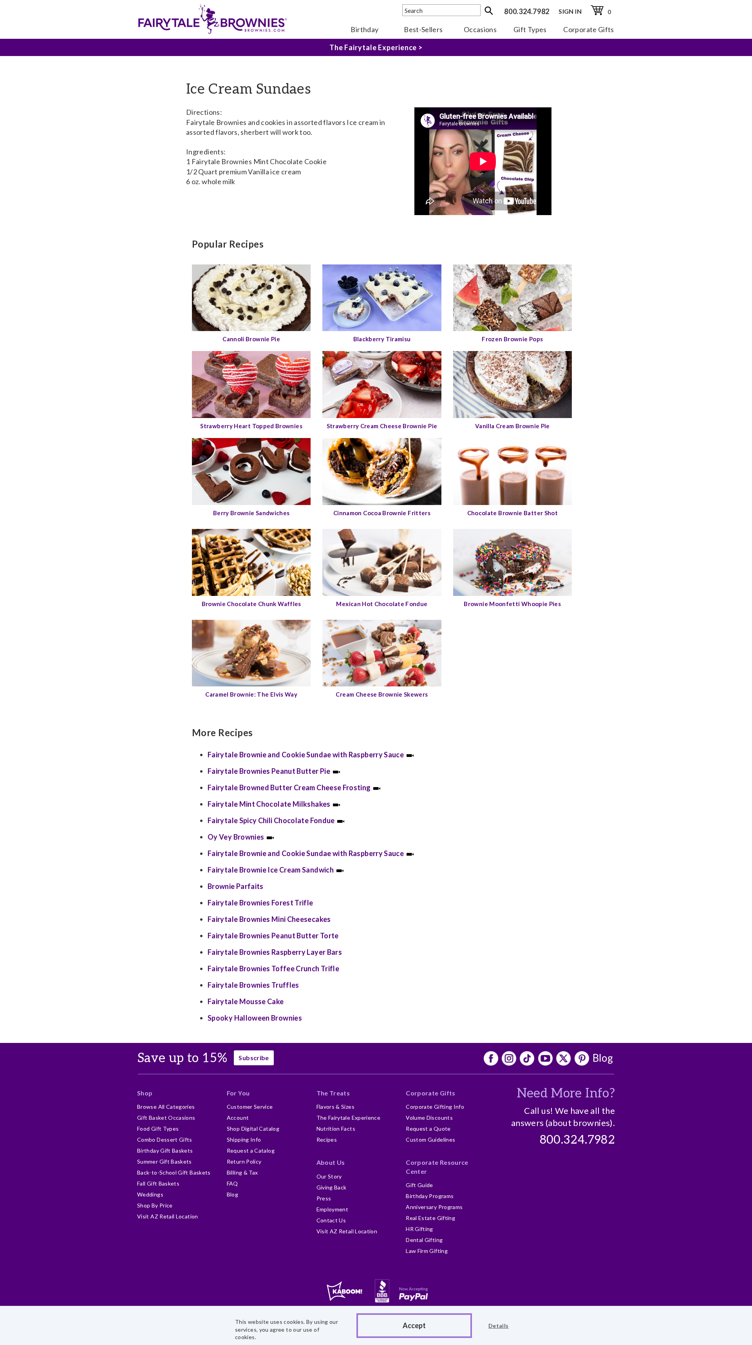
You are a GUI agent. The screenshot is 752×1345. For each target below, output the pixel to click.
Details (498, 1325)
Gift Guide (419, 1185)
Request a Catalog (251, 1150)
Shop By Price (155, 1205)
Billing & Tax (242, 1172)
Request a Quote (428, 1128)
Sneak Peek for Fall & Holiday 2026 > (376, 47)
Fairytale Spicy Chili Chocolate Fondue (271, 820)
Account (238, 1117)
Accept (414, 1325)
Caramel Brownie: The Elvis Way (251, 694)
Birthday (364, 29)
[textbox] (441, 10)
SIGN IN (570, 11)
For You (238, 1093)
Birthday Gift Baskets (165, 1150)
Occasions (480, 29)
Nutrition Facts (335, 1128)
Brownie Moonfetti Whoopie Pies (512, 603)
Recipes (326, 1139)
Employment (332, 1209)
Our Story (329, 1176)
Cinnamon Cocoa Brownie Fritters (381, 512)
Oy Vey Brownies (236, 837)
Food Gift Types (158, 1128)
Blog (603, 1058)
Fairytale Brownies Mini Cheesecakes (269, 919)
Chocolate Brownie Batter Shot (512, 512)
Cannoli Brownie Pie (251, 338)
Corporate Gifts (588, 29)
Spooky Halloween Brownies (255, 1018)
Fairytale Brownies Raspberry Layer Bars (275, 952)
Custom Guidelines (430, 1139)
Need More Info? (566, 1093)
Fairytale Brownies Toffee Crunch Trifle (273, 968)
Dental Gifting (424, 1239)
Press (323, 1198)
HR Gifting (419, 1229)
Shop (144, 1093)
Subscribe (254, 1057)
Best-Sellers (423, 29)
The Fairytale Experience (348, 1117)
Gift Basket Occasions (166, 1117)
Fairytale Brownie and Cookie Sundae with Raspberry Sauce (306, 754)
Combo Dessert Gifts (164, 1139)
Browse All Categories (166, 1106)
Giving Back (331, 1187)
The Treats (333, 1093)
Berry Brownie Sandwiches (251, 512)
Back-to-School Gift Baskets (174, 1172)
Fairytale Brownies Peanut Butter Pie (269, 771)
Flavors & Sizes (335, 1106)
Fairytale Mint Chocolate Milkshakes (269, 804)
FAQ (232, 1183)
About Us (330, 1162)
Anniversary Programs (434, 1207)
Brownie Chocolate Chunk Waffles (251, 603)
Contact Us (331, 1220)
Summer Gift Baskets (164, 1161)
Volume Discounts (429, 1117)
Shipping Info (244, 1139)
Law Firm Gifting (427, 1250)
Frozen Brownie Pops (512, 338)
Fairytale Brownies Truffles (253, 985)
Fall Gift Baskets (158, 1183)
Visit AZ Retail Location (167, 1216)
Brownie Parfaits (236, 886)
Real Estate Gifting (430, 1218)
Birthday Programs (430, 1196)
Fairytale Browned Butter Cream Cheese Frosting (289, 787)
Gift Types (530, 29)
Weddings (150, 1194)
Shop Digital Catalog (253, 1128)
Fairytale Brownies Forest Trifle (260, 902)
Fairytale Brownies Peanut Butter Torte (273, 935)
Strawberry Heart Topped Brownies (251, 425)
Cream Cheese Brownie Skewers (382, 694)
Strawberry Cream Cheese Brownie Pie (382, 425)
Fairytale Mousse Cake (246, 1001)
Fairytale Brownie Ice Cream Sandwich (271, 869)
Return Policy (244, 1161)
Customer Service (250, 1106)
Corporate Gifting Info (435, 1106)
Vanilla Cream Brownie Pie (512, 425)
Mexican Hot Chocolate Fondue (381, 603)
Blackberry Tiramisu (382, 338)
